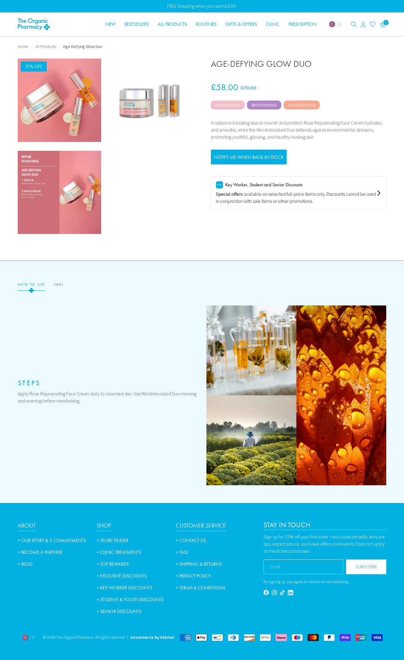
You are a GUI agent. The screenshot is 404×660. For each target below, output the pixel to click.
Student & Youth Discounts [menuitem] (130, 599)
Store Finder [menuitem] (112, 540)
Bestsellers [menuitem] (137, 24)
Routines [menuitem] (206, 24)
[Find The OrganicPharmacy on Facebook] (266, 592)
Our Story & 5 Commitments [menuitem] (52, 540)
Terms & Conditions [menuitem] (200, 588)
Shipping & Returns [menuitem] (199, 564)
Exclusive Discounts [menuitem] (122, 576)
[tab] (31, 285)
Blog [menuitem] (25, 564)
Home (23, 47)
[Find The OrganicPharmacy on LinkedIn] (290, 592)
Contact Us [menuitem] (191, 540)
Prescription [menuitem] (302, 24)
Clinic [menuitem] (272, 24)
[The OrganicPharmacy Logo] (56, 24)
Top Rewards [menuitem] (113, 564)
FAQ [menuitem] (182, 552)
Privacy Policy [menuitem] (193, 576)
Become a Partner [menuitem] (40, 552)
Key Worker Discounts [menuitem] (124, 588)
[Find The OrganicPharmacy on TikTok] (282, 592)
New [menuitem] (110, 24)
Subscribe (366, 567)
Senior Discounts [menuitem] (119, 611)
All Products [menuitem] (172, 24)
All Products (45, 47)
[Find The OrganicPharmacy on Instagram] (274, 592)
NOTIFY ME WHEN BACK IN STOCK (249, 157)
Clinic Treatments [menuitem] (119, 552)
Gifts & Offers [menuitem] (241, 24)
